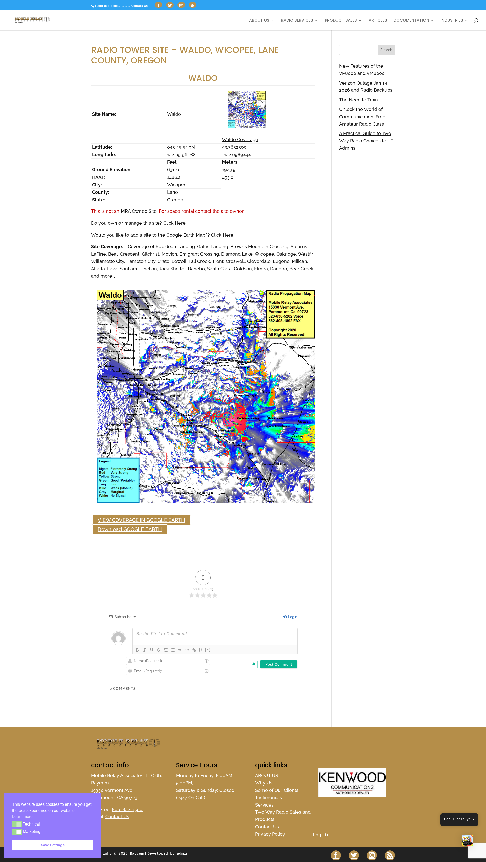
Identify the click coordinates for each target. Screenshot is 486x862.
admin (182, 854)
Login (292, 617)
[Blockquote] (180, 650)
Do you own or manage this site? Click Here (138, 223)
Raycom (137, 854)
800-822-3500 (127, 809)
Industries (452, 20)
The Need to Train (358, 99)
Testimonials (268, 797)
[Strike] (158, 650)
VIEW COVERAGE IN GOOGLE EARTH (141, 520)
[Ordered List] (165, 650)
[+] (208, 650)
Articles (378, 20)
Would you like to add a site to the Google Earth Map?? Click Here (162, 235)
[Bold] (137, 650)
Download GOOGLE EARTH (130, 529)
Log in (321, 835)
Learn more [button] (22, 816)
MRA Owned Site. (139, 211)
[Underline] (151, 650)
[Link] (194, 650)
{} (200, 650)
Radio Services (297, 20)
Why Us (263, 783)
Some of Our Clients (276, 790)
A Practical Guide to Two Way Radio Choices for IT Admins (366, 141)
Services (264, 805)
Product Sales (341, 20)
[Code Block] (187, 650)
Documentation (411, 20)
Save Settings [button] (53, 845)
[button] (467, 842)
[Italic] (144, 650)
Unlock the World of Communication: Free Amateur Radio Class (362, 117)
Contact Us (139, 6)
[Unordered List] (172, 650)
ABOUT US (259, 20)
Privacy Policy (270, 834)
